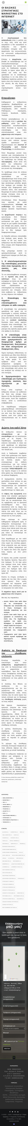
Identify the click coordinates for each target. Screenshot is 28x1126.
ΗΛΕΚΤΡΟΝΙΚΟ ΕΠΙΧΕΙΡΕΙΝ (8, 875)
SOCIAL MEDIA (6, 804)
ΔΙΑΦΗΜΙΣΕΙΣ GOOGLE (16, 866)
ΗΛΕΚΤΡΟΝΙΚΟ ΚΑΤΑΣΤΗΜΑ (9, 878)
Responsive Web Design (8, 846)
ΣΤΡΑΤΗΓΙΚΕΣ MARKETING (8, 898)
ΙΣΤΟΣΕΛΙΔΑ (21, 878)
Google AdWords (14, 840)
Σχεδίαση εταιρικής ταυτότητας (10, 901)
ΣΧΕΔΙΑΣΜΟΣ (20, 898)
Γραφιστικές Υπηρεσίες (14, 1101)
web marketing (6, 861)
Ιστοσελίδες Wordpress (8, 887)
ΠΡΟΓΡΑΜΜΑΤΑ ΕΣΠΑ (19, 895)
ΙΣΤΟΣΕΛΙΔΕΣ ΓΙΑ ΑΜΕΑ (8, 881)
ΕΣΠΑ (4, 813)
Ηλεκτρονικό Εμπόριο (14, 1088)
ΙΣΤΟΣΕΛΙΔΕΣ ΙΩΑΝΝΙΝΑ (8, 884)
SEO (4, 802)
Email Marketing (6, 777)
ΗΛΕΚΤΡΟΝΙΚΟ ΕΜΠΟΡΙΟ (9, 815)
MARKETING (14, 777)
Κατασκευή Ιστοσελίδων (14, 1086)
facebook (5, 837)
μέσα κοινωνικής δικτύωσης (9, 907)
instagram (5, 843)
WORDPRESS (6, 806)
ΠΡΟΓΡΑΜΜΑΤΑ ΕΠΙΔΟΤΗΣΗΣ (10, 819)
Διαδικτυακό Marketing (14, 1099)
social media (6, 855)
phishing (22, 843)
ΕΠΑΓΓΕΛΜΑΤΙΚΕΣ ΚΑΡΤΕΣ (8, 869)
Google (4, 840)
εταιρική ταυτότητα (7, 904)
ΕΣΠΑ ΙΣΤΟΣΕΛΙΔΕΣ (7, 872)
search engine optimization (9, 852)
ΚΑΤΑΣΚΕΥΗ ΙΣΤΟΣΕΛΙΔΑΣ (8, 890)
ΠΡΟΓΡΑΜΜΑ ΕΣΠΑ (7, 895)
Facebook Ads (15, 837)
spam (4, 858)
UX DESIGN (11, 858)
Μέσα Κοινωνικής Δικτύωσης (14, 1097)
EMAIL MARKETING (7, 798)
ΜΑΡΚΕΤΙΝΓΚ (11, 779)
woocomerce (17, 861)
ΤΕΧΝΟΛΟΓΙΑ (6, 822)
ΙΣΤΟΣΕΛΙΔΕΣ (6, 817)
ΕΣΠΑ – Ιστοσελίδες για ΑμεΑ (14, 1095)
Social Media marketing (18, 855)
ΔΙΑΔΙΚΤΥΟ (5, 811)
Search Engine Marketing (9, 849)
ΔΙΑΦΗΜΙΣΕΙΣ (5, 866)
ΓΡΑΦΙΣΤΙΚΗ (6, 809)
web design (19, 858)
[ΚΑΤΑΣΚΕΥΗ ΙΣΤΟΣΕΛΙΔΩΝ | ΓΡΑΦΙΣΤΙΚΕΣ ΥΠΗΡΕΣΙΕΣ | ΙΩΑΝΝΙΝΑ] (3, 2)
